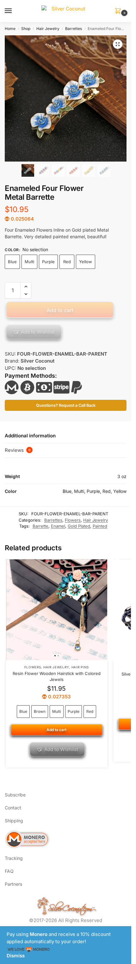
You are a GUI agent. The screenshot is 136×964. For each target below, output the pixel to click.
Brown (40, 711)
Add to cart (59, 310)
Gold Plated (79, 526)
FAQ (9, 871)
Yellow (85, 261)
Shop (25, 28)
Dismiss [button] (16, 956)
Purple (48, 261)
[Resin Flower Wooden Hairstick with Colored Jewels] (56, 609)
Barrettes (73, 28)
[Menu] (14, 11)
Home (10, 28)
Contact (13, 807)
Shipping (14, 820)
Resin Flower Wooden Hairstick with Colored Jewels (57, 676)
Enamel (58, 526)
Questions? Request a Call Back (66, 405)
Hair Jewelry (47, 28)
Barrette (40, 526)
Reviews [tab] (18, 450)
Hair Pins (80, 667)
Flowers (73, 520)
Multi (29, 261)
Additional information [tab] (30, 436)
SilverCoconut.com (70, 907)
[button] (119, 11)
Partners (13, 884)
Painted (100, 526)
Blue (12, 261)
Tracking (14, 858)
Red (67, 261)
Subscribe (15, 794)
